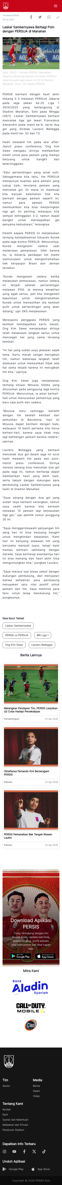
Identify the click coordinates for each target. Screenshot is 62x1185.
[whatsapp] (49, 17)
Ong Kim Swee (14, 644)
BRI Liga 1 (42, 635)
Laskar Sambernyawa (18, 625)
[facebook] (31, 17)
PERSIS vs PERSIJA (16, 635)
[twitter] (40, 17)
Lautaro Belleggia (41, 644)
